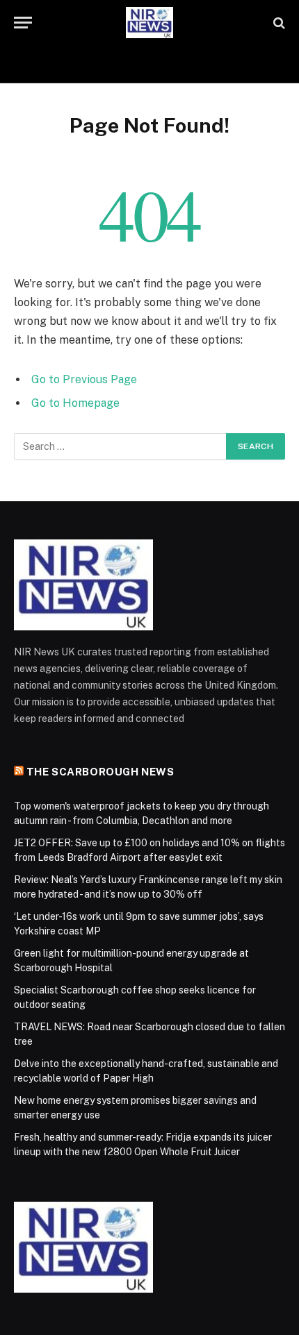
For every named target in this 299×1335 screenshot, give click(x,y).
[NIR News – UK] (149, 22)
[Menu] (23, 22)
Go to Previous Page (84, 379)
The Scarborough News (100, 772)
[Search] (277, 22)
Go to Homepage (75, 403)
